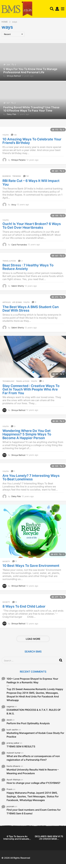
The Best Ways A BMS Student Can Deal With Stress (30, 309)
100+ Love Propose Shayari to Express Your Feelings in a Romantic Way (32, 680)
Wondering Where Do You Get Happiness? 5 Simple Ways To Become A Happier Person (26, 434)
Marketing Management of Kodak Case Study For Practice (35, 734)
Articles (6, 302)
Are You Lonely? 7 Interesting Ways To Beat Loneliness (31, 477)
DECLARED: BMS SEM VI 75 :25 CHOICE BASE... (49, 837)
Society (6, 561)
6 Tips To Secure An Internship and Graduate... (17, 837)
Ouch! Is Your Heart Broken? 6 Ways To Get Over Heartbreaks (31, 225)
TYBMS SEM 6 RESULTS (21, 746)
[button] (52, 9)
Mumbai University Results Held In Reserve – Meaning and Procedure (33, 771)
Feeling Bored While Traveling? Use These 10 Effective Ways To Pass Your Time (31, 109)
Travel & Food (9, 261)
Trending (16, 176)
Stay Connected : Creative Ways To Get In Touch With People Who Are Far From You (30, 389)
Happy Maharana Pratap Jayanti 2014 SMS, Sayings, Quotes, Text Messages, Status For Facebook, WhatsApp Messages (33, 796)
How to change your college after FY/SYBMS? (33, 782)
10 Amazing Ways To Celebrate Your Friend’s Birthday (31, 141)
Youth (5, 135)
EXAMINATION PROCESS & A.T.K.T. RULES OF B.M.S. (34, 711)
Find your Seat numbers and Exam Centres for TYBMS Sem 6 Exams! (34, 811)
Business (6, 176)
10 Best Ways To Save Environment (30, 566)
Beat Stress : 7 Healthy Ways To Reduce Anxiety (27, 267)
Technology (8, 381)
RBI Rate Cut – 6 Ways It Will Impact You (30, 182)
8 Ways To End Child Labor (23, 606)
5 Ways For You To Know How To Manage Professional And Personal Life (30, 70)
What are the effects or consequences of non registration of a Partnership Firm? (33, 758)
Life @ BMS (17, 302)
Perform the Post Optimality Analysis (28, 723)
